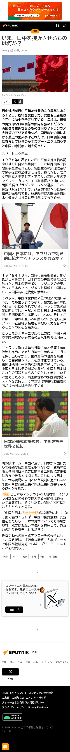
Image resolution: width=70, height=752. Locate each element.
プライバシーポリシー (14, 707)
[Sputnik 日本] (11, 26)
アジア (15, 556)
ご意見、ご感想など (13, 697)
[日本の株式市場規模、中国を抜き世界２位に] (35, 414)
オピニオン (46, 662)
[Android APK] (13, 717)
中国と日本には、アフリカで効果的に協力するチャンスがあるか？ (33, 256)
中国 (6, 494)
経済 (25, 556)
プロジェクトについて (14, 692)
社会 (35, 662)
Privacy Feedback (38, 707)
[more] (64, 265)
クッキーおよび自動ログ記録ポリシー (23, 702)
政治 (20, 662)
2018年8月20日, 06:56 (14, 50)
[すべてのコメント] (5, 746)
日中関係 (53, 556)
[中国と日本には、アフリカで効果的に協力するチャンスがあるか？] (35, 226)
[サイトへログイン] (57, 25)
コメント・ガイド (36, 697)
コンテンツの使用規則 (40, 692)
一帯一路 (31, 513)
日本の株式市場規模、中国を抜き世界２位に (33, 444)
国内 (42, 556)
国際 (5, 556)
